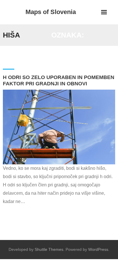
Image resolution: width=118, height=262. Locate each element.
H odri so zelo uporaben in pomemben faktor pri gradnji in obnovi (58, 80)
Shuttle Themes (49, 249)
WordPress (98, 249)
